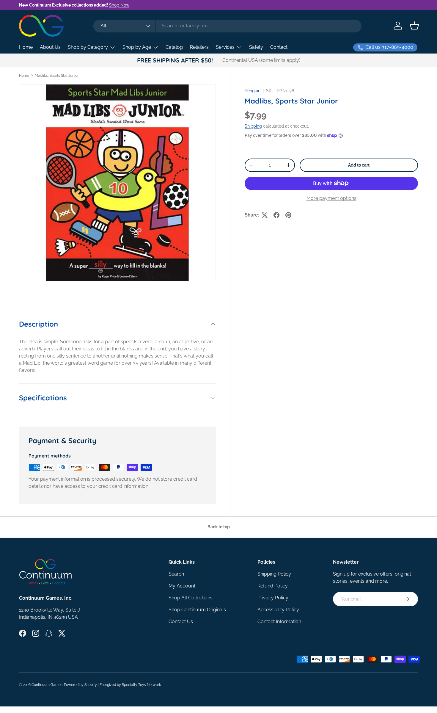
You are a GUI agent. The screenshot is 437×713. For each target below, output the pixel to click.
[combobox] (227, 25)
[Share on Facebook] (276, 215)
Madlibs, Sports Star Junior (56, 75)
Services (225, 47)
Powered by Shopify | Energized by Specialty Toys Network (112, 685)
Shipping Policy (274, 574)
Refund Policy (272, 586)
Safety (256, 47)
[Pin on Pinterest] (288, 215)
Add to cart (359, 165)
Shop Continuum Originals (197, 609)
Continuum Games (47, 685)
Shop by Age (136, 47)
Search (176, 574)
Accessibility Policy (278, 609)
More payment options (331, 198)
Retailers (199, 47)
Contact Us (181, 621)
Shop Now (119, 4)
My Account (182, 586)
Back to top (219, 526)
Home (26, 47)
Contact (278, 47)
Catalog (174, 47)
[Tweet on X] (265, 215)
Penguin (252, 90)
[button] (414, 25)
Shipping (253, 126)
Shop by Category (88, 47)
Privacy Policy (272, 598)
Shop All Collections (191, 598)
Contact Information (279, 621)
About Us (50, 47)
